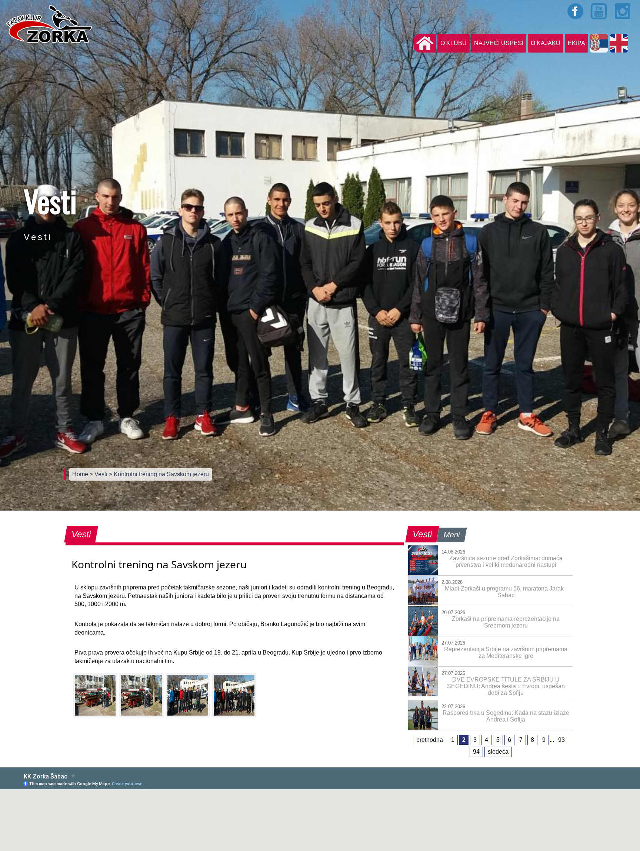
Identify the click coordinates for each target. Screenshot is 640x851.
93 (561, 740)
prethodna (429, 740)
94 (476, 752)
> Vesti (99, 474)
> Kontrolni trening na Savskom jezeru (159, 474)
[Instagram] (623, 11)
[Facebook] (575, 11)
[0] (95, 695)
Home (81, 474)
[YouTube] (599, 11)
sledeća (498, 752)
